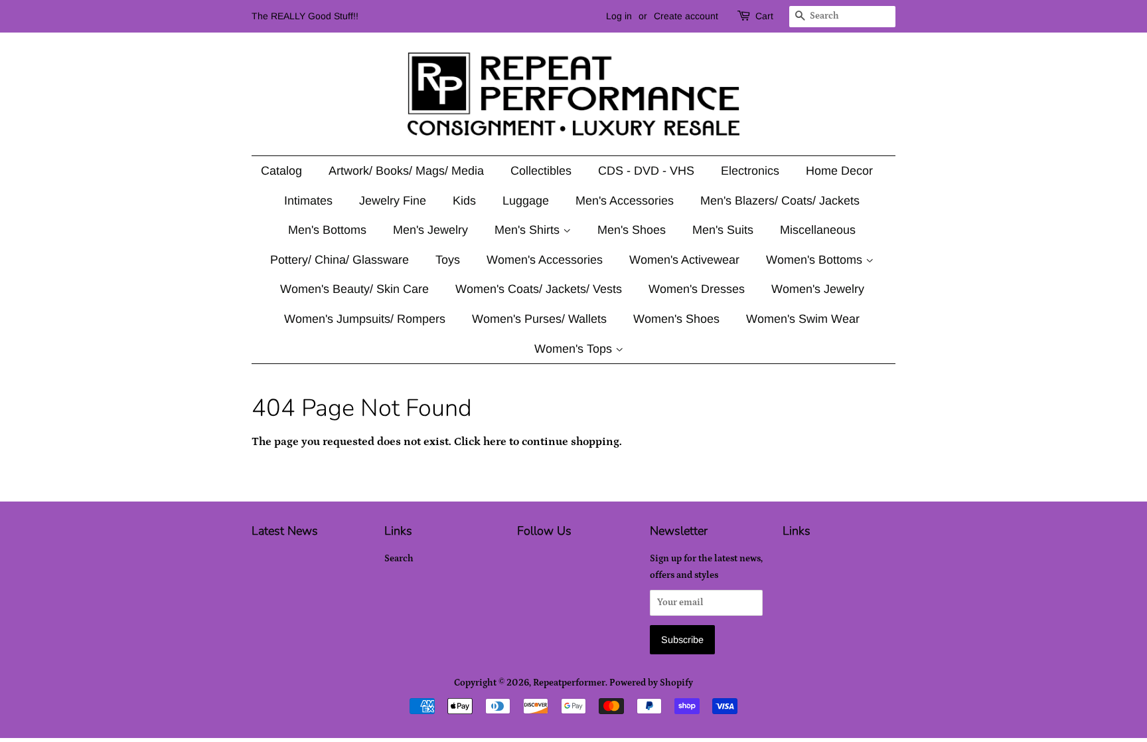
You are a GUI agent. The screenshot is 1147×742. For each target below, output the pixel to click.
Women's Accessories (545, 259)
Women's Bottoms (816, 259)
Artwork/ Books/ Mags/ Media (406, 170)
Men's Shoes (631, 229)
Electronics (750, 170)
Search (399, 558)
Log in (619, 16)
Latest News (285, 531)
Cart (764, 16)
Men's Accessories (624, 200)
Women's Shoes (676, 318)
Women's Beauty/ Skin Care (354, 289)
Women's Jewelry (817, 289)
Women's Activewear (684, 259)
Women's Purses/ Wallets (539, 318)
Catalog (281, 170)
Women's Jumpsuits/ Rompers (364, 318)
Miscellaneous (818, 229)
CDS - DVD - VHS (646, 170)
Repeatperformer (569, 683)
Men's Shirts (529, 229)
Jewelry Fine (392, 200)
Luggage (525, 200)
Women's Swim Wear (803, 318)
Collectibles (541, 170)
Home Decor (839, 170)
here (494, 441)
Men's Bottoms (327, 229)
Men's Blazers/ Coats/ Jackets (780, 200)
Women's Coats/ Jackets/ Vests (538, 289)
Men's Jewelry (430, 229)
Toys (447, 259)
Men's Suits (722, 229)
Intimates (308, 200)
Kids (464, 200)
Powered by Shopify (651, 683)
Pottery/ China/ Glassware (339, 259)
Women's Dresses (697, 289)
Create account (686, 16)
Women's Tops (574, 348)
